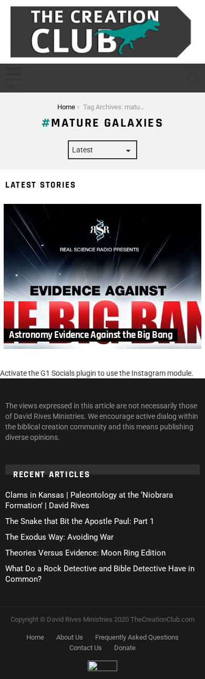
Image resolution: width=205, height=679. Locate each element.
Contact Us (85, 648)
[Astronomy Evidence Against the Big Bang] (102, 276)
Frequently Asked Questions (137, 637)
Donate (125, 648)
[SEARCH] (193, 77)
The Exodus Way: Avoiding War (59, 537)
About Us (69, 637)
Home (35, 637)
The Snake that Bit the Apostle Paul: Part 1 (79, 521)
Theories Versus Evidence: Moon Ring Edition (85, 553)
